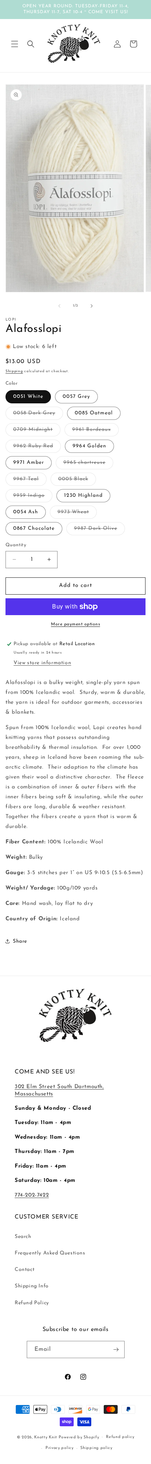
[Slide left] (59, 306)
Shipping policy (96, 1448)
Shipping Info (32, 1286)
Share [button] (20, 941)
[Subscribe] (116, 1349)
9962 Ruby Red (37, 448)
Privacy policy (59, 1448)
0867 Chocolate (34, 528)
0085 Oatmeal (94, 413)
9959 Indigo (32, 497)
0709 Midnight (36, 431)
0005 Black (77, 481)
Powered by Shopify (79, 1437)
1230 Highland (83, 495)
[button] (15, 44)
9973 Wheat (77, 514)
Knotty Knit (45, 1437)
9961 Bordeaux (95, 431)
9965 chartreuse (88, 464)
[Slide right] (92, 306)
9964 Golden (89, 446)
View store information (42, 663)
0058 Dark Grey (38, 415)
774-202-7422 (32, 1195)
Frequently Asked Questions (50, 1253)
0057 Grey (76, 396)
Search (23, 1236)
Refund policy (120, 1437)
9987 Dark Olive (99, 530)
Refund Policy (32, 1303)
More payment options (75, 624)
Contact (24, 1269)
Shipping (14, 371)
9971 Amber (28, 462)
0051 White (28, 396)
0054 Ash (25, 512)
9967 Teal (30, 481)
